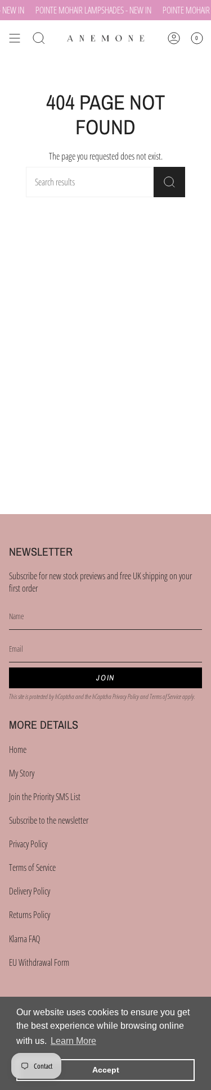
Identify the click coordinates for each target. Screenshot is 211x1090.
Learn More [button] (73, 1041)
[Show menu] (14, 38)
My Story (21, 773)
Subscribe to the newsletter (48, 820)
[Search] (169, 182)
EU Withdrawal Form (39, 962)
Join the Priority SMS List (44, 797)
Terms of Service (165, 696)
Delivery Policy (29, 891)
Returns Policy (29, 915)
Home (17, 749)
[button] (39, 38)
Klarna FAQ (24, 939)
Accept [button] (105, 1069)
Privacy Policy (126, 696)
